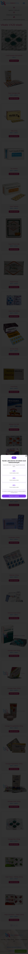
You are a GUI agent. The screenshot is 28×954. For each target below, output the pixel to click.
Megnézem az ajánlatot (14, 496)
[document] (14, 477)
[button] (26, 456)
